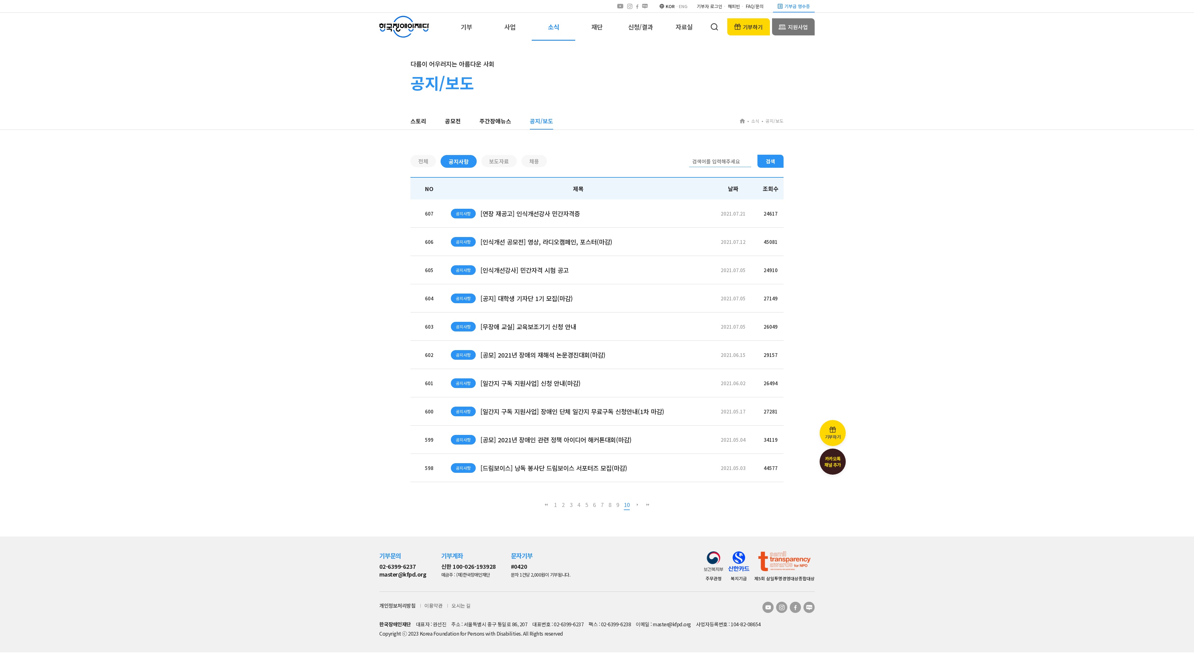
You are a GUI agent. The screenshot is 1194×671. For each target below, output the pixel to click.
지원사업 (798, 27)
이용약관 (433, 605)
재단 (597, 26)
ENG (683, 6)
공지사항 (459, 161)
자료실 (684, 26)
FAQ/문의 (755, 6)
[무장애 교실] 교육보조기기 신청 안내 (528, 326)
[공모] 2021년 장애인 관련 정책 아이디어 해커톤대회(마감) (556, 439)
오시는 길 (461, 605)
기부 (466, 26)
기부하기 (753, 27)
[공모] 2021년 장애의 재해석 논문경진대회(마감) (542, 354)
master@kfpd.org (402, 574)
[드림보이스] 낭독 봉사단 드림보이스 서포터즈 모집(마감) (553, 467)
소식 (553, 26)
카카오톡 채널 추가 (832, 461)
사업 (510, 26)
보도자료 (499, 161)
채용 (534, 161)
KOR (670, 6)
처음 (546, 505)
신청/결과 (640, 26)
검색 (770, 161)
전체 (423, 161)
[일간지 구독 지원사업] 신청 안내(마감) (530, 383)
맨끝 (648, 505)
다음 (637, 505)
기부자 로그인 (709, 6)
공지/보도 (541, 121)
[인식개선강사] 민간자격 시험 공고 (524, 270)
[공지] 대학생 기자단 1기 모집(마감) (526, 298)
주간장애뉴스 (495, 121)
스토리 (418, 121)
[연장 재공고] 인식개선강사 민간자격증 (530, 213)
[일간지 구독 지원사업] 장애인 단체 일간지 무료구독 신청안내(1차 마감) (572, 411)
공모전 (453, 121)
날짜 (733, 189)
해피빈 (734, 6)
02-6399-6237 (397, 566)
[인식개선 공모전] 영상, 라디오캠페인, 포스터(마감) (546, 241)
